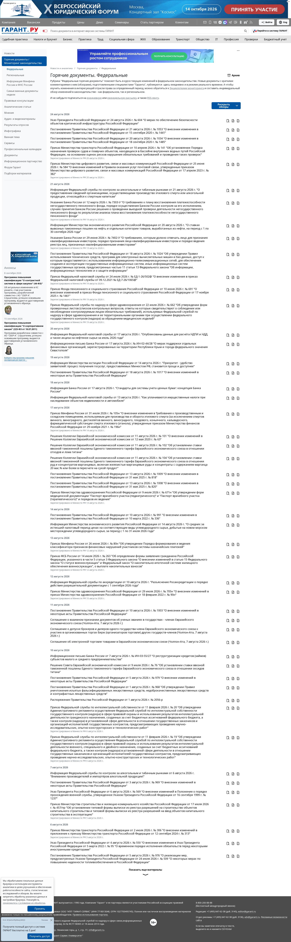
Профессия (231, 39)
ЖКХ (143, 39)
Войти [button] (268, 22)
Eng (285, 22)
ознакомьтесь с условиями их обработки (24, 903)
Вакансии (33, 22)
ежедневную (94, 98)
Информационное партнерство (23, 161)
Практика (85, 39)
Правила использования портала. (90, 914)
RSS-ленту (153, 98)
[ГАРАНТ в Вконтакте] (215, 22)
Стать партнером (152, 22)
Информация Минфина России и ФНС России (21, 83)
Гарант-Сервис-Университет (67, 935)
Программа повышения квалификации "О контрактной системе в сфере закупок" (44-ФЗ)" (23, 280)
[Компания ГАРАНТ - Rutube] (246, 22)
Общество (202, 39)
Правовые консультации (18, 100)
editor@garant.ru (247, 911)
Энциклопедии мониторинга (187, 88)
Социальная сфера (121, 39)
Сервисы (9, 143)
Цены (80, 22)
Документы (11, 155)
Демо (99, 22)
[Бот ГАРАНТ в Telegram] (235, 22)
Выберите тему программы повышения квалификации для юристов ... (19, 359)
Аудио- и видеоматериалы (19, 118)
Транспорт (183, 39)
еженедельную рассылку (121, 98)
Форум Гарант (12, 167)
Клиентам (181, 22)
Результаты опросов (16, 125)
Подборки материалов (17, 173)
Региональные (15, 75)
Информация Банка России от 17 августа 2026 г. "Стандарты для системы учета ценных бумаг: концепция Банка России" (125, 389)
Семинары (122, 22)
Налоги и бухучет (45, 39)
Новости (9, 53)
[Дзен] (220, 22)
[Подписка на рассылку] (205, 22)
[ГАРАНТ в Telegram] (230, 22)
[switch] (45, 31)
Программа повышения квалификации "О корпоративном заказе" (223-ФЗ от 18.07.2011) (23, 326)
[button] (270, 31)
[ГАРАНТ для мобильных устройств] (210, 22)
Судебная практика (15, 39)
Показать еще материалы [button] (145, 869)
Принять (40, 908)
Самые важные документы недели (22, 92)
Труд (100, 39)
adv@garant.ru (252, 917)
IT (216, 39)
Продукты (58, 22)
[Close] (51, 920)
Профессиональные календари (22, 149)
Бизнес (67, 39)
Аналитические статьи (17, 106)
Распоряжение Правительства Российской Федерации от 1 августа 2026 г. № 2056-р (106, 699)
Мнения (9, 112)
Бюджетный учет (275, 39)
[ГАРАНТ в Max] (225, 22)
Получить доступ (40, 936)
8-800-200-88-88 (204, 902)
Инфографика (12, 131)
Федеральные (15, 69)
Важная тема (12, 137)
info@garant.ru (96, 930)
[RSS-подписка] (251, 22)
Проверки (251, 39)
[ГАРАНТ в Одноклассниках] (240, 22)
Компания (8, 22)
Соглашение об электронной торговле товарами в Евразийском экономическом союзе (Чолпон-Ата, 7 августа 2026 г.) (129, 641)
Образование (161, 39)
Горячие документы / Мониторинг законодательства (23, 61)
